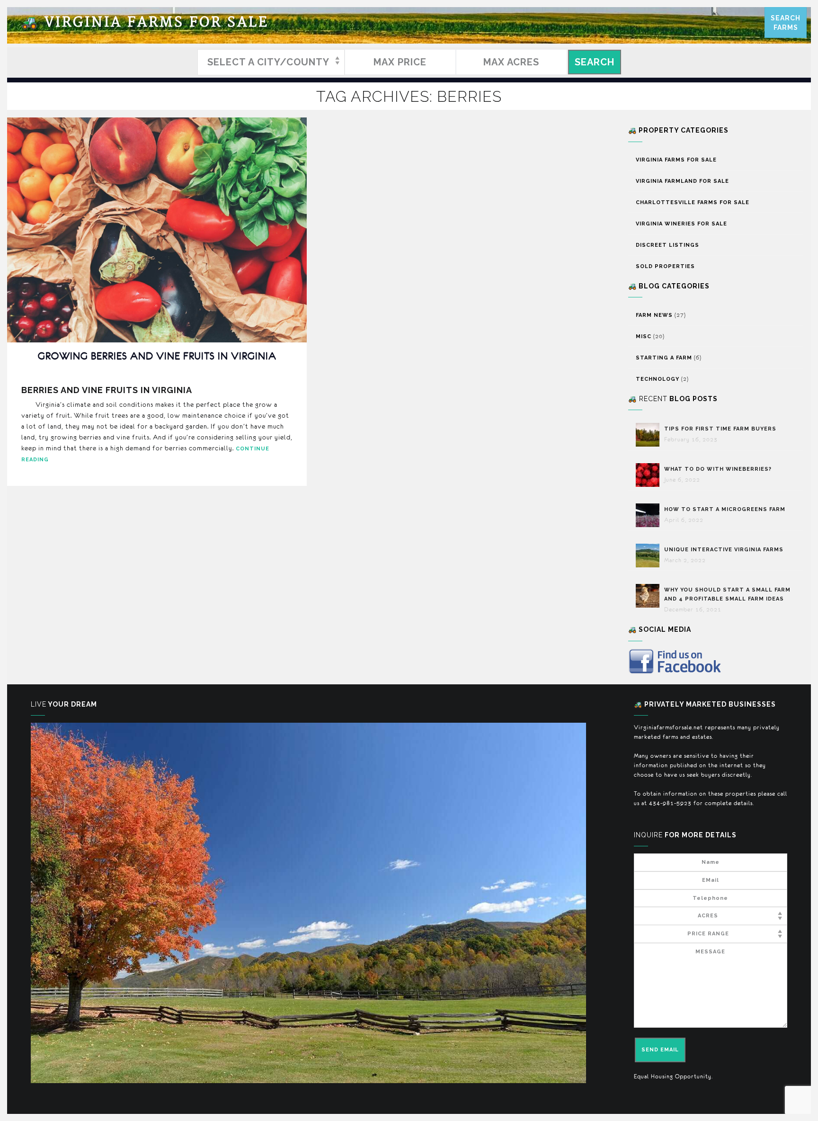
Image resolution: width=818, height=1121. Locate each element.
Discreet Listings (667, 245)
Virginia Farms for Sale (145, 22)
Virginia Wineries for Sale (681, 224)
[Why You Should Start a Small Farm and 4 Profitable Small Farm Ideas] (650, 596)
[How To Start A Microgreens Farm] (650, 515)
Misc (643, 336)
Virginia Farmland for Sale (682, 181)
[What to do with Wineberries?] (650, 475)
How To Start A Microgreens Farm (724, 509)
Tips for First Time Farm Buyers (720, 429)
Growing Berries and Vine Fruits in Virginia (157, 356)
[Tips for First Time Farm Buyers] (650, 435)
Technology (657, 379)
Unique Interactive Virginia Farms (724, 550)
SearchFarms (785, 22)
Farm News (654, 315)
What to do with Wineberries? (718, 469)
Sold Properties (665, 266)
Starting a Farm (664, 358)
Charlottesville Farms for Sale (692, 202)
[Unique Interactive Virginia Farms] (650, 555)
